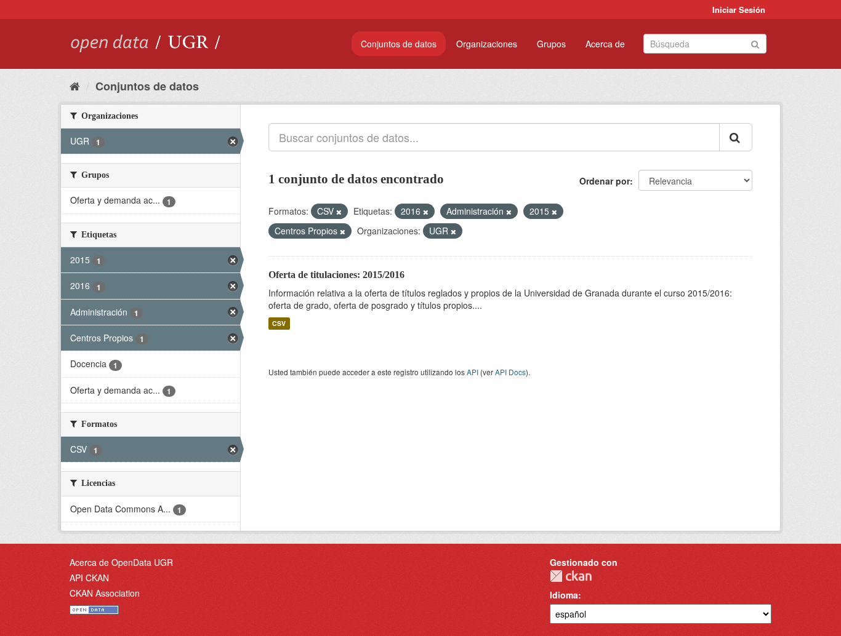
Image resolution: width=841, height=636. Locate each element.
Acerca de (605, 44)
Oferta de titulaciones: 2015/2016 (336, 274)
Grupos (551, 44)
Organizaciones (486, 44)
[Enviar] (755, 43)
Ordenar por (604, 181)
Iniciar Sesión (738, 9)
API (472, 372)
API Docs (510, 372)
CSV (279, 323)
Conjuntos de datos (399, 44)
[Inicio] (75, 85)
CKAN (571, 576)
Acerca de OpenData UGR (121, 562)
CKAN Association (105, 593)
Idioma (564, 595)
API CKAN (89, 577)
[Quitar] (339, 212)
